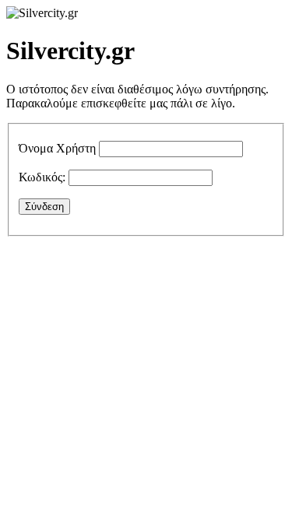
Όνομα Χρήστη (57, 148)
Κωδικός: (42, 177)
